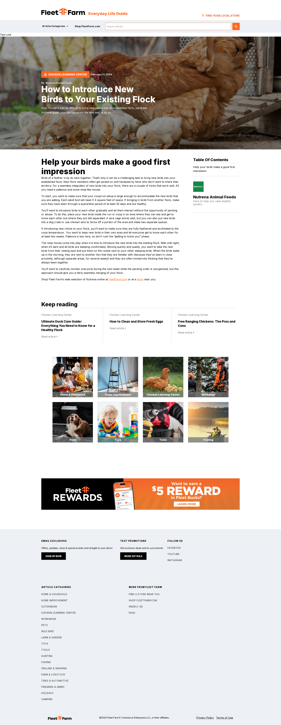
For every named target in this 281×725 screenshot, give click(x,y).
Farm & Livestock (53, 674)
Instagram (174, 560)
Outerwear (49, 606)
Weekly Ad (136, 606)
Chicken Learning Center (58, 612)
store (140, 279)
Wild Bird (47, 631)
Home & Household (54, 594)
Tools (45, 649)
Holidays (47, 693)
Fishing (46, 662)
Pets (44, 625)
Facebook (174, 547)
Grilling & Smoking (54, 668)
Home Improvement (54, 600)
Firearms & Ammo (53, 686)
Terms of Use (224, 717)
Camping (47, 699)
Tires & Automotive (55, 680)
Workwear (48, 619)
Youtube (173, 554)
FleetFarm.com (118, 279)
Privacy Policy (205, 717)
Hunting (47, 656)
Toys (44, 643)
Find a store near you (144, 594)
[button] (56, 26)
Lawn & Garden (51, 637)
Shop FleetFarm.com (143, 600)
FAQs (132, 612)
